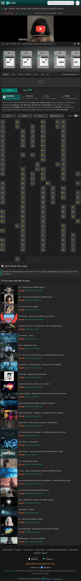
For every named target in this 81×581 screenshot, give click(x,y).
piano (13, 74)
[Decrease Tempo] (3, 43)
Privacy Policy (40, 550)
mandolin (28, 74)
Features (18, 550)
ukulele (20, 74)
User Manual (73, 550)
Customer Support (40, 553)
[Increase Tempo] (19, 43)
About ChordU (8, 550)
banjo (35, 74)
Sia (5, 8)
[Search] (72, 3)
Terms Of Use (28, 550)
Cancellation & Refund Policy (56, 550)
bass (42, 74)
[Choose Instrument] (47, 74)
